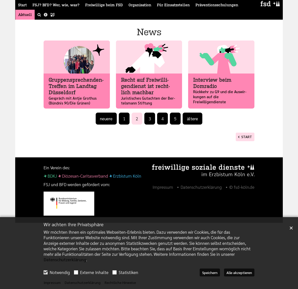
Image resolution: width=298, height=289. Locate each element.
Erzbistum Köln (127, 176)
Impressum (52, 282)
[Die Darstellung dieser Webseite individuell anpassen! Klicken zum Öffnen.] (45, 15)
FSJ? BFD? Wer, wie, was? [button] (55, 5)
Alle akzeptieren (239, 272)
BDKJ (52, 176)
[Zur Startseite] (270, 3)
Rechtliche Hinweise (120, 282)
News (149, 31)
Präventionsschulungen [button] (216, 5)
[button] (38, 15)
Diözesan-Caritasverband (85, 176)
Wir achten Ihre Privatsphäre (74, 224)
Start (22, 5)
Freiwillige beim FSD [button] (104, 5)
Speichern (210, 272)
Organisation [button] (140, 5)
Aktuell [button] (25, 14)
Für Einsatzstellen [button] (173, 5)
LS (52, 14)
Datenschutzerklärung (65, 259)
